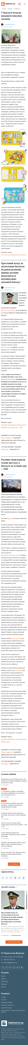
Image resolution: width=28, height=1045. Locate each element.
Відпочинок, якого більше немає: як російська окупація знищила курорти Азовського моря (14, 781)
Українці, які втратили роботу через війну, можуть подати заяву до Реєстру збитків (13, 844)
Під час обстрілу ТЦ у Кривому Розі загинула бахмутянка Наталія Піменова (13, 854)
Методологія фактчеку (7, 1005)
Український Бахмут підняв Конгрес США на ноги (13, 740)
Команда (3, 997)
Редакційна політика (6, 1002)
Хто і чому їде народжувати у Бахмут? (14, 255)
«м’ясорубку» (17, 670)
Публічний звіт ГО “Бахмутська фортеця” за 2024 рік (13, 1011)
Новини (3, 976)
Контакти (3, 999)
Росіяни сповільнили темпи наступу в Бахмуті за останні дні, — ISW (13, 426)
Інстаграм (4, 449)
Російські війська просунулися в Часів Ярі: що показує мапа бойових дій (13, 815)
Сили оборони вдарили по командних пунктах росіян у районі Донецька (13, 834)
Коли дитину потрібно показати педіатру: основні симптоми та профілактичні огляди (12, 805)
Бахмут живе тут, (7, 438)
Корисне (3, 978)
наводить (11, 518)
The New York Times (8, 310)
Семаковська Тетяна (9, 24)
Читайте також (8, 887)
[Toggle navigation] (25, 4)
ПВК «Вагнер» (5, 347)
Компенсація (4, 981)
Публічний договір (6, 1007)
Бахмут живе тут (7, 752)
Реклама (3, 986)
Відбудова (4, 984)
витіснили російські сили (10, 555)
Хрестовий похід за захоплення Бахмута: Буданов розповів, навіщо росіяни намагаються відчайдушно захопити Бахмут (12, 918)
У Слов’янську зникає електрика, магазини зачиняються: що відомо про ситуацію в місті (13, 793)
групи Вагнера (16, 638)
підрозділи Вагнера (8, 379)
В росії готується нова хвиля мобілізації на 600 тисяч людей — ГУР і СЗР (14, 824)
